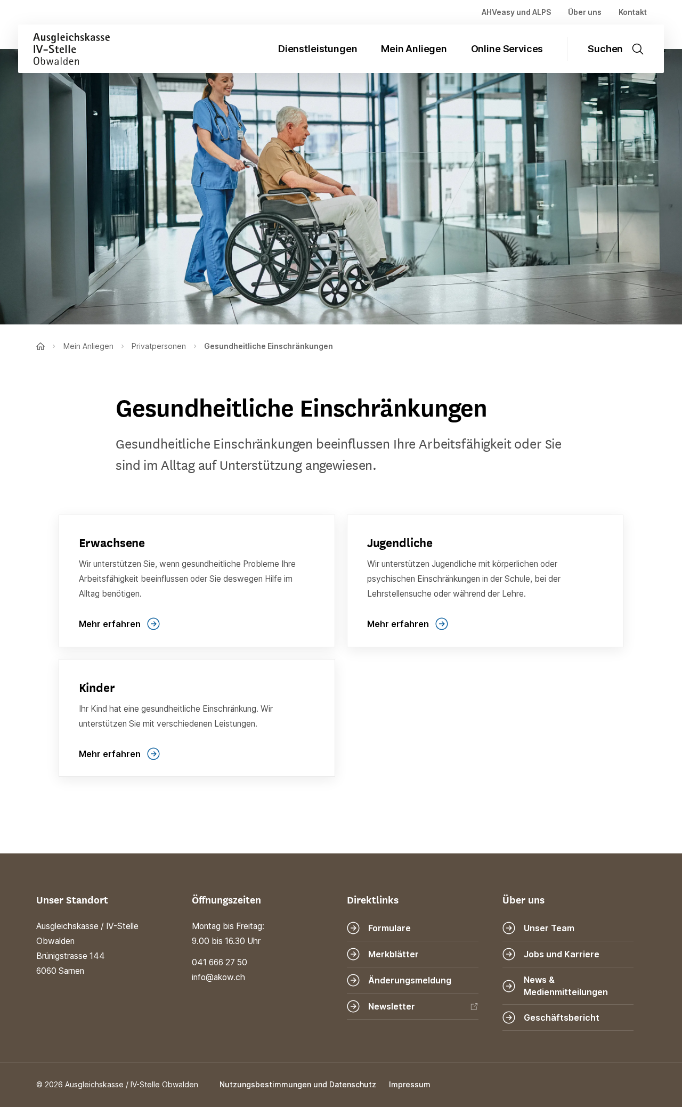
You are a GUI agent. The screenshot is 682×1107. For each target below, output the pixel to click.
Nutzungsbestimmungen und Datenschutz (298, 1084)
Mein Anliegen (414, 48)
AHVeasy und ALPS (516, 12)
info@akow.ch (218, 977)
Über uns (585, 12)
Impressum (410, 1084)
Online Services (507, 48)
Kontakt (633, 12)
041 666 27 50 (219, 962)
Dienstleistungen (317, 48)
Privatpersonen (159, 346)
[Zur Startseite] (63, 49)
